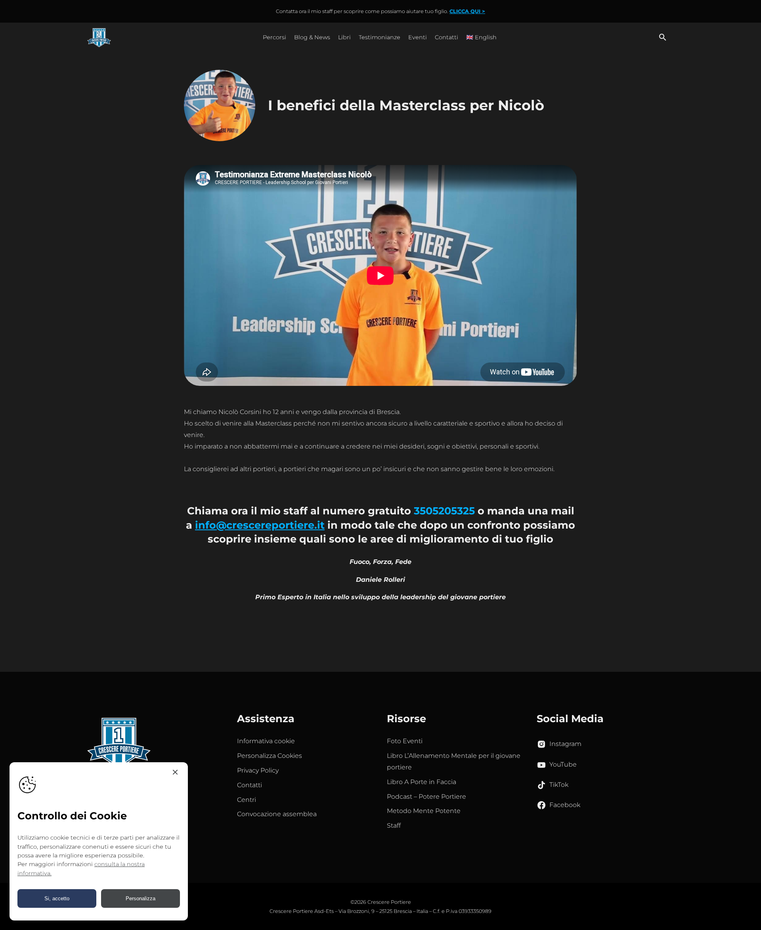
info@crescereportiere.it (260, 525)
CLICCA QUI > (467, 11)
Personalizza (140, 898)
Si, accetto (56, 898)
